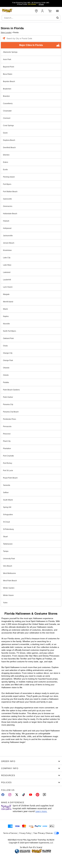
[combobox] (31, 17)
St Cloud (6, 522)
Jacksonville (8, 236)
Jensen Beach (8, 243)
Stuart (5, 537)
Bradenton (7, 89)
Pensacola (7, 426)
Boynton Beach (9, 81)
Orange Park (8, 360)
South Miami (8, 500)
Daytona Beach (9, 140)
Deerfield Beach (9, 148)
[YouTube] (30, 795)
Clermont (6, 118)
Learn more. (41, 811)
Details (41, 4)
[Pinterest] (37, 795)
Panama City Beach (11, 412)
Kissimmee (7, 250)
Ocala (5, 346)
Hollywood (7, 228)
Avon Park (7, 59)
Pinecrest (6, 434)
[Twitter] (16, 795)
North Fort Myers (9, 331)
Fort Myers (7, 184)
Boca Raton (7, 74)
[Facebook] (3, 795)
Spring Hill (7, 507)
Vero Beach (7, 566)
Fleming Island (9, 177)
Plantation (7, 448)
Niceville (6, 324)
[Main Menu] (57, 11)
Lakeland (6, 272)
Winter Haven (8, 595)
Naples (6, 316)
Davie (5, 133)
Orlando (6, 368)
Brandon (6, 96)
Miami (5, 309)
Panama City (8, 404)
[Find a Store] (36, 11)
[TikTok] (23, 795)
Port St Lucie (8, 471)
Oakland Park (8, 338)
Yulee (5, 603)
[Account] (43, 11)
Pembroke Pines (9, 419)
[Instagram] (10, 795)
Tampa (5, 551)
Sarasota (6, 485)
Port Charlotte (8, 456)
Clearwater (7, 111)
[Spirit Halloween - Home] (7, 11)
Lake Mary (7, 265)
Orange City (7, 353)
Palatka (6, 382)
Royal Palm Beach (10, 478)
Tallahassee (8, 544)
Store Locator (6, 33)
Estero (5, 162)
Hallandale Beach (10, 214)
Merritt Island (8, 302)
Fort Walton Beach (10, 192)
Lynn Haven (8, 287)
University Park (9, 559)
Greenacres (7, 206)
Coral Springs (8, 126)
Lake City (6, 258)
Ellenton (6, 155)
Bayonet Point (8, 67)
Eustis (5, 170)
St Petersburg (8, 529)
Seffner (6, 493)
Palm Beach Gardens (11, 390)
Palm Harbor (8, 397)
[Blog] (44, 795)
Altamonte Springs (10, 52)
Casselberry (8, 103)
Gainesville (7, 199)
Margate (6, 294)
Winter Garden (8, 588)
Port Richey (7, 463)
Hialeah (6, 221)
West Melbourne (9, 573)
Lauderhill (7, 280)
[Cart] (50, 10)
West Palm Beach (10, 581)
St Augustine (8, 515)
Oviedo (6, 375)
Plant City (7, 441)
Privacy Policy (25, 833)
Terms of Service (10, 833)
